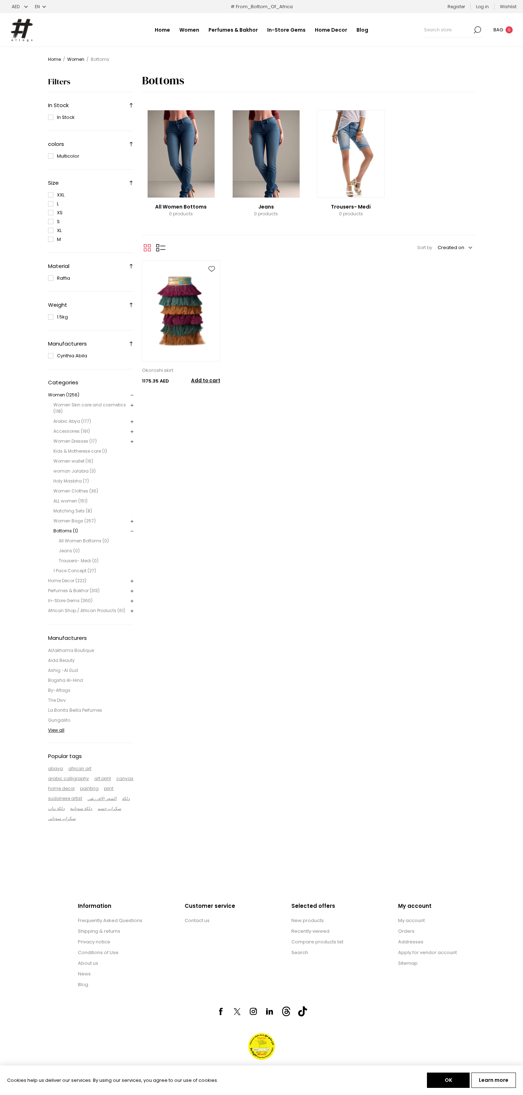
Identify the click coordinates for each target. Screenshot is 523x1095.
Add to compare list (212, 296)
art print (102, 778)
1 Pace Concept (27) (74, 571)
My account (411, 920)
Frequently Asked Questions (110, 920)
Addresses (410, 941)
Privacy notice (94, 941)
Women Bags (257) (74, 521)
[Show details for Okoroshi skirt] (181, 310)
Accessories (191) (71, 431)
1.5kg (62, 317)
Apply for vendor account (427, 952)
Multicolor (68, 156)
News (84, 973)
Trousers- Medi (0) (79, 561)
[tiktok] (302, 1011)
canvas (124, 778)
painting (89, 788)
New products (307, 920)
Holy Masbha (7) (71, 481)
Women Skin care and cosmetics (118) (89, 408)
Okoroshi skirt (157, 370)
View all (56, 730)
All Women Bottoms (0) (84, 541)
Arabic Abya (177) (72, 421)
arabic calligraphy (68, 778)
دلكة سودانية (81, 808)
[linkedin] (270, 1011)
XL (59, 230)
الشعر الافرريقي (102, 798)
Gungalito (59, 720)
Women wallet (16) (73, 461)
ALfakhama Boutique (71, 650)
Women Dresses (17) (75, 441)
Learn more (493, 1080)
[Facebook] (220, 1011)
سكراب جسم (109, 808)
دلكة (126, 798)
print (108, 788)
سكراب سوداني (62, 818)
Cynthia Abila (72, 355)
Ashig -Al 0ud (63, 670)
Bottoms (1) (65, 531)
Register (456, 7)
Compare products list (317, 941)
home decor (61, 788)
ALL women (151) (70, 501)
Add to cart (205, 380)
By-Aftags (59, 690)
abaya (55, 768)
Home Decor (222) (67, 581)
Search (477, 30)
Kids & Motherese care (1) (80, 451)
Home (54, 59)
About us (88, 963)
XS (60, 212)
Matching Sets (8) (72, 511)
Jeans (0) (69, 551)
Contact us (197, 920)
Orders (406, 931)
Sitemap (408, 963)
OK (448, 1080)
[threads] (286, 1011)
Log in (482, 7)
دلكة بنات (56, 808)
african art (79, 768)
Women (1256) (63, 395)
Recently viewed (310, 931)
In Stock (66, 117)
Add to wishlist (212, 269)
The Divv (57, 700)
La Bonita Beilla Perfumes (75, 710)
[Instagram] (253, 1011)
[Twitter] (237, 1012)
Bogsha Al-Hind (65, 680)
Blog (83, 984)
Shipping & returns (99, 931)
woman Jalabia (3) (74, 471)
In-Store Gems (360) (70, 600)
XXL (60, 194)
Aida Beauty (61, 660)
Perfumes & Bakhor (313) (74, 591)
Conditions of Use (98, 952)
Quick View (212, 282)
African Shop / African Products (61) (86, 610)
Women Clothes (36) (75, 491)
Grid (147, 247)
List (160, 247)
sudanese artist (65, 798)
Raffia (63, 278)
